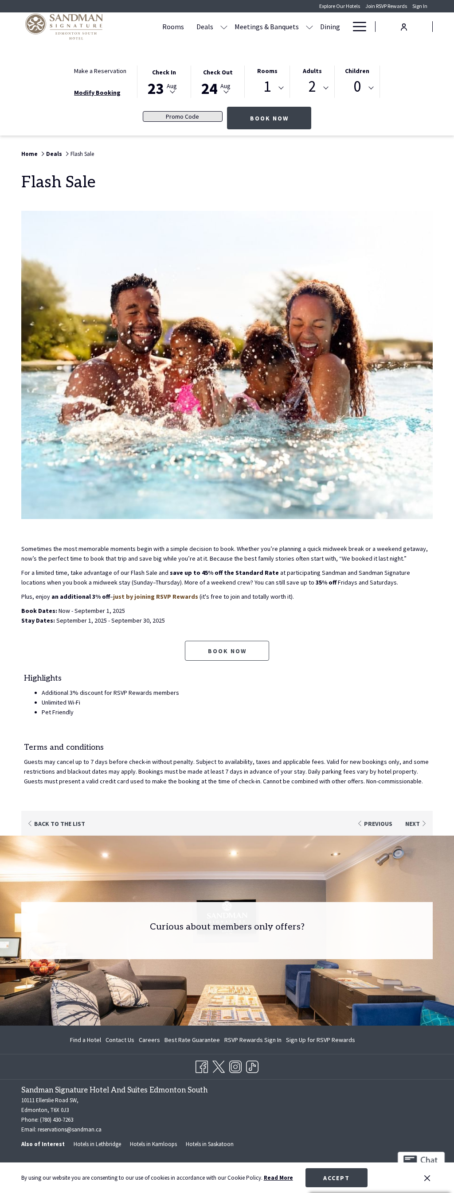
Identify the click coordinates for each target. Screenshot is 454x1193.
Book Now (280, 118)
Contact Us (120, 1040)
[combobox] (267, 88)
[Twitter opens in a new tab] (218, 1065)
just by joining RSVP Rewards (155, 596)
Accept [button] (336, 1178)
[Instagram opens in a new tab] (235, 1065)
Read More (278, 1177)
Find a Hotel (85, 1040)
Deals (54, 154)
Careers (149, 1040)
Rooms (267, 71)
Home (29, 154)
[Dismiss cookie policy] (427, 1178)
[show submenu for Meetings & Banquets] (309, 26)
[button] (164, 81)
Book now (227, 651)
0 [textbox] (357, 86)
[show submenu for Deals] (223, 26)
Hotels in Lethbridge (97, 1144)
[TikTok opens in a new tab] (252, 1065)
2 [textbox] (312, 86)
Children (357, 71)
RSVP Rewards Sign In (253, 1041)
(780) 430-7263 (56, 1119)
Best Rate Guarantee (192, 1040)
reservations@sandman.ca (70, 1129)
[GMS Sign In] (403, 26)
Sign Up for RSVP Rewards (320, 1041)
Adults (312, 71)
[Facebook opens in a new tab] (202, 1065)
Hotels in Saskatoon (210, 1144)
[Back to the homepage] (63, 26)
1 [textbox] (267, 86)
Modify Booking (97, 93)
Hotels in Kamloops (153, 1144)
